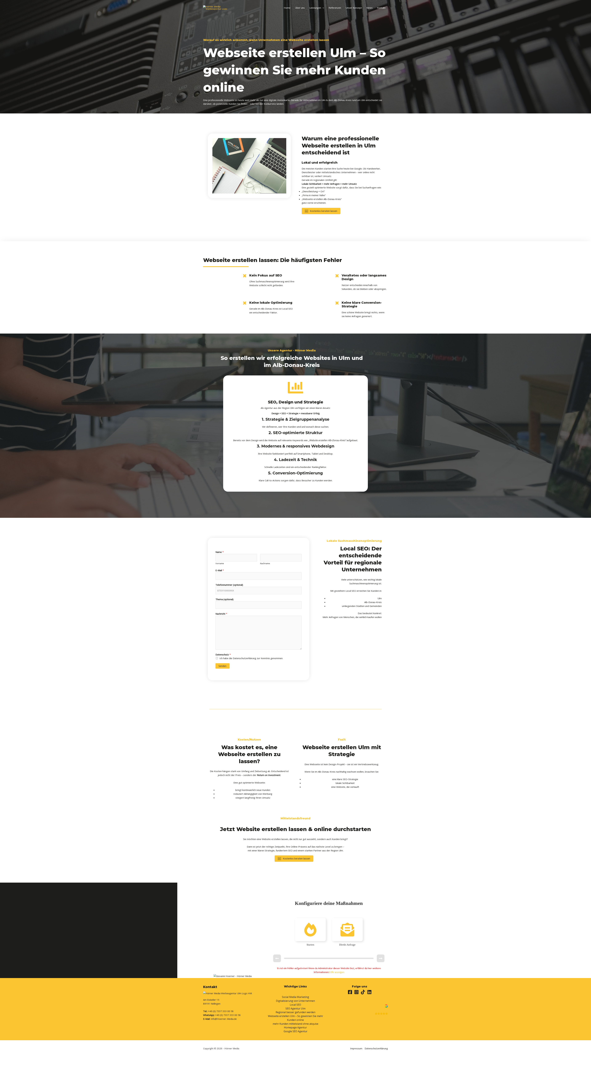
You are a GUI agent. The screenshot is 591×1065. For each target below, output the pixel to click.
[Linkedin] (369, 992)
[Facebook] (350, 992)
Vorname (219, 563)
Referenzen (335, 7)
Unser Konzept (354, 7)
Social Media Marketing (295, 997)
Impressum (356, 1048)
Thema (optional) (224, 599)
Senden (222, 665)
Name (219, 552)
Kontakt (381, 7)
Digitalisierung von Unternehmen (295, 1001)
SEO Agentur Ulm (295, 1008)
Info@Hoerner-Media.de (224, 1018)
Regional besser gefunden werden (295, 1012)
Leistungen (315, 7)
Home (287, 7)
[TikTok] (363, 992)
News (369, 7)
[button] (322, 7)
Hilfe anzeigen (336, 972)
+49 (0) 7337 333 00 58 (220, 1011)
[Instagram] (356, 992)
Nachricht (221, 613)
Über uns (300, 7)
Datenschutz (223, 654)
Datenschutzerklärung (376, 1048)
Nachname (265, 563)
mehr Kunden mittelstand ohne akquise (295, 1023)
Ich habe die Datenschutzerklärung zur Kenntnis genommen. (251, 658)
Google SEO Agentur (295, 1031)
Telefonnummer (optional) (229, 584)
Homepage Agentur (295, 1027)
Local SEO (295, 1004)
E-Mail (219, 570)
